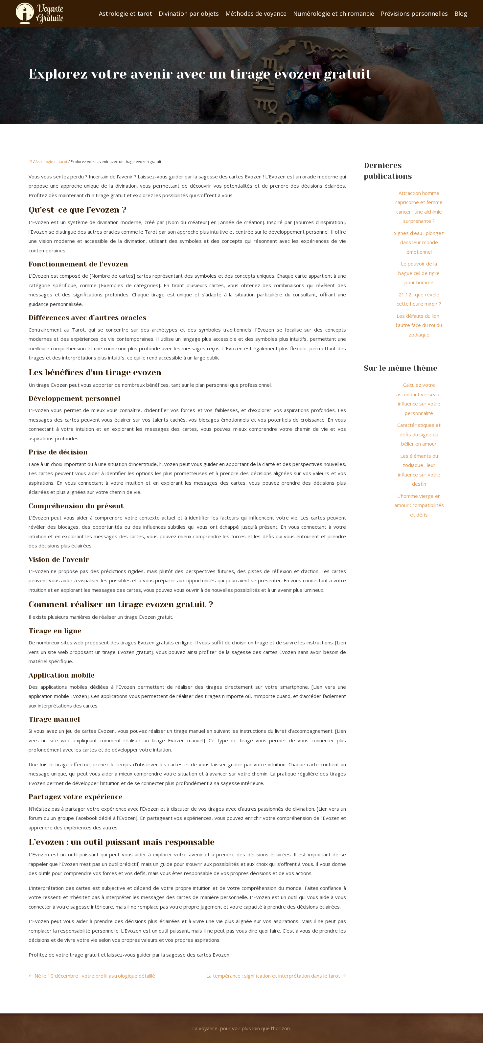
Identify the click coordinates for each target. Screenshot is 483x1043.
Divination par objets (189, 13)
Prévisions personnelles (414, 13)
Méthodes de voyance (256, 13)
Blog (460, 13)
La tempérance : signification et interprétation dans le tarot (273, 975)
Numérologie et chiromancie (333, 13)
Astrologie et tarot (125, 13)
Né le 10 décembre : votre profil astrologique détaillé (94, 975)
